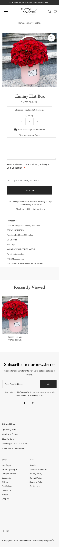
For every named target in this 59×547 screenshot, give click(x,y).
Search (33, 465)
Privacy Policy (36, 473)
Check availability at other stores (30, 209)
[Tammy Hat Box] (15, 315)
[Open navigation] (8, 11)
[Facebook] (24, 403)
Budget (5, 494)
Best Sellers (7, 486)
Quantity (29, 115)
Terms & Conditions (38, 469)
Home (21, 22)
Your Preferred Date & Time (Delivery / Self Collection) (28, 166)
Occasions (6, 490)
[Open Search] (49, 11)
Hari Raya (6, 465)
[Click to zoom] (51, 37)
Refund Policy (36, 478)
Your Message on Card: (29, 135)
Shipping (19, 110)
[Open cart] (55, 11)
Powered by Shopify (42, 540)
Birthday (5, 482)
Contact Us (34, 486)
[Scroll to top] (52, 540)
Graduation (7, 478)
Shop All (5, 498)
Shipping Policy (36, 482)
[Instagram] (33, 403)
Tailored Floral (25, 540)
